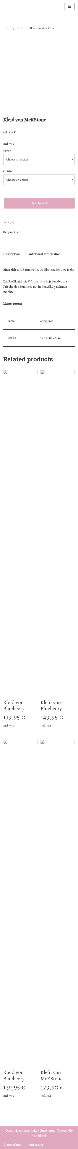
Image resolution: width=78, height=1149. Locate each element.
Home (7, 28)
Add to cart (39, 203)
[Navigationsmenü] (70, 6)
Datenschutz (12, 1144)
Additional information (44, 254)
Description (11, 254)
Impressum (35, 1144)
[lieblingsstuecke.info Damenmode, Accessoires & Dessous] (16, 6)
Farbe (7, 151)
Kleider (20, 28)
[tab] (11, 254)
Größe (8, 171)
